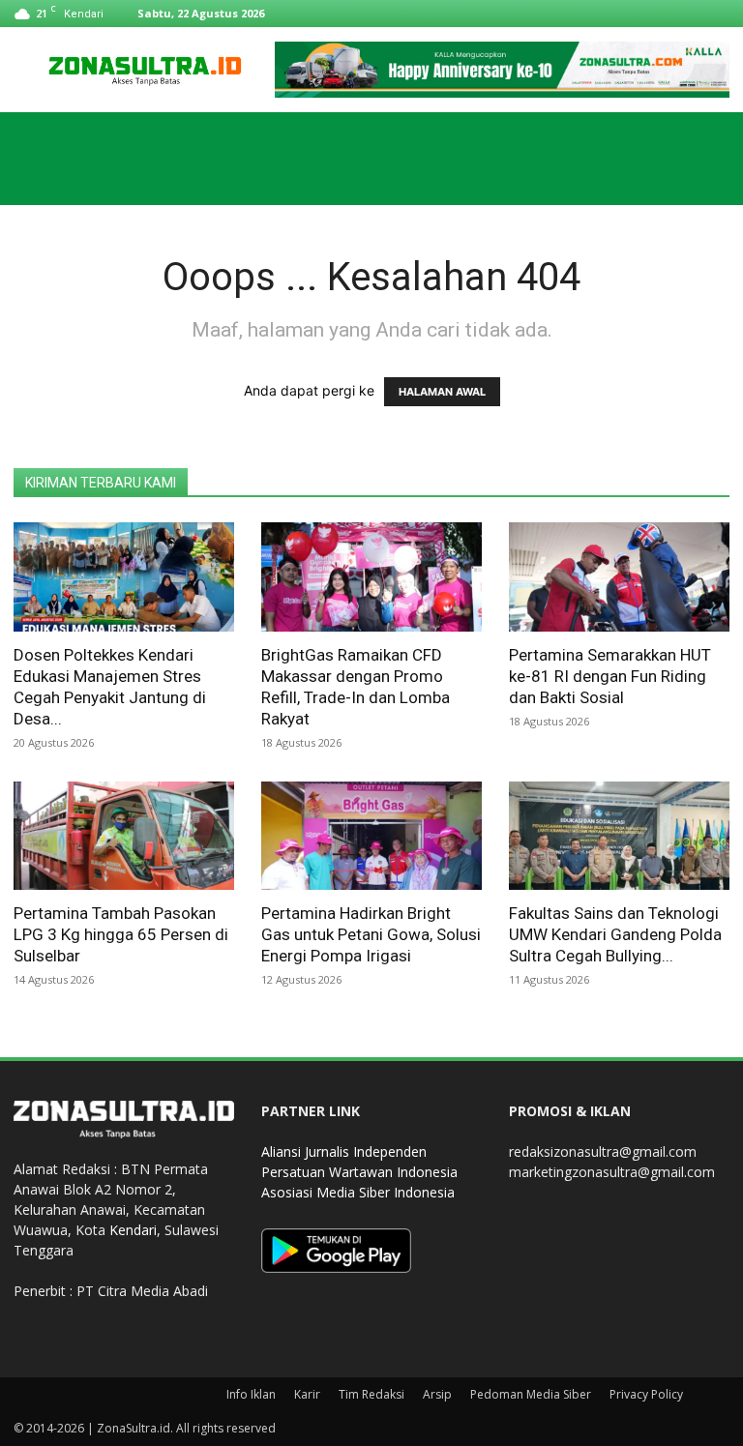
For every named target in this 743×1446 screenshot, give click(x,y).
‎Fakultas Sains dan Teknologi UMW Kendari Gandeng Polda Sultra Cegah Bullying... (615, 934)
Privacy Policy (646, 1394)
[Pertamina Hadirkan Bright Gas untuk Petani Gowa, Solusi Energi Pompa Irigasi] (371, 836)
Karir (307, 1394)
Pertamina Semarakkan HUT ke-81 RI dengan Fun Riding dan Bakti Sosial (610, 676)
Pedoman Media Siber (530, 1394)
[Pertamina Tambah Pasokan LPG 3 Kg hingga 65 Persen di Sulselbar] (124, 836)
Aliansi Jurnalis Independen (344, 1151)
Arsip (437, 1394)
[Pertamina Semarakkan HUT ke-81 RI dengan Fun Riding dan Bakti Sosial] (619, 577)
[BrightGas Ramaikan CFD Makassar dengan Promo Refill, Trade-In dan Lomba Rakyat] (371, 577)
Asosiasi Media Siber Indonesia (358, 1192)
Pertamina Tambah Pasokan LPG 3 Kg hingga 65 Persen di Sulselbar (121, 934)
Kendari (133, 1230)
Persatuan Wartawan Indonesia (359, 1172)
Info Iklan (251, 1394)
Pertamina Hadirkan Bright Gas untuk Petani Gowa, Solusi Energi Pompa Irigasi (371, 934)
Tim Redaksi (371, 1394)
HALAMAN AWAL (442, 391)
